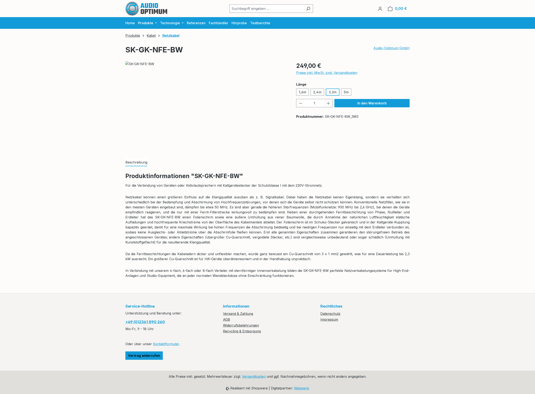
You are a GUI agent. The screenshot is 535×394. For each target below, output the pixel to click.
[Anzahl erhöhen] (328, 103)
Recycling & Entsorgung (242, 331)
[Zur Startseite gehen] (146, 8)
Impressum (329, 319)
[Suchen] (308, 8)
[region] (206, 106)
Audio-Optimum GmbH (391, 48)
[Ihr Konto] (380, 8)
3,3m (332, 92)
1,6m (302, 92)
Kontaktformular (166, 344)
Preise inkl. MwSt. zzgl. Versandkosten (326, 73)
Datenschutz (330, 314)
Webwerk (301, 388)
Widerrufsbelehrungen (241, 325)
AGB (226, 319)
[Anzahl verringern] (300, 103)
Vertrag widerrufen (144, 355)
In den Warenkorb (372, 103)
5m (346, 92)
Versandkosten (254, 376)
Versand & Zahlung (238, 314)
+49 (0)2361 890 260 (145, 322)
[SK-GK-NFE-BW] (206, 106)
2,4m (317, 92)
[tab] (136, 162)
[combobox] (266, 8)
